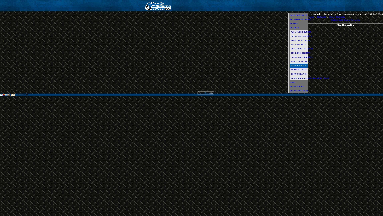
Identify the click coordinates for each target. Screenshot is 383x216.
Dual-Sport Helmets (302, 49)
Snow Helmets (337, 17)
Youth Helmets (299, 70)
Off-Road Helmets (301, 53)
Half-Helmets (298, 45)
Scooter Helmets (300, 61)
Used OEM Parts (298, 15)
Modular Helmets (300, 40)
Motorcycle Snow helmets (345, 20)
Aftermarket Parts (301, 19)
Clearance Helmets (302, 57)
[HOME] (158, 10)
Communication (299, 74)
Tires (293, 82)
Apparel (294, 23)
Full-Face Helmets (301, 32)
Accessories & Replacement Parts (310, 78)
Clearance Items (299, 91)
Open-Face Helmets (301, 36)
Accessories (297, 87)
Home (311, 17)
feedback (21, 95)
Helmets (294, 28)
